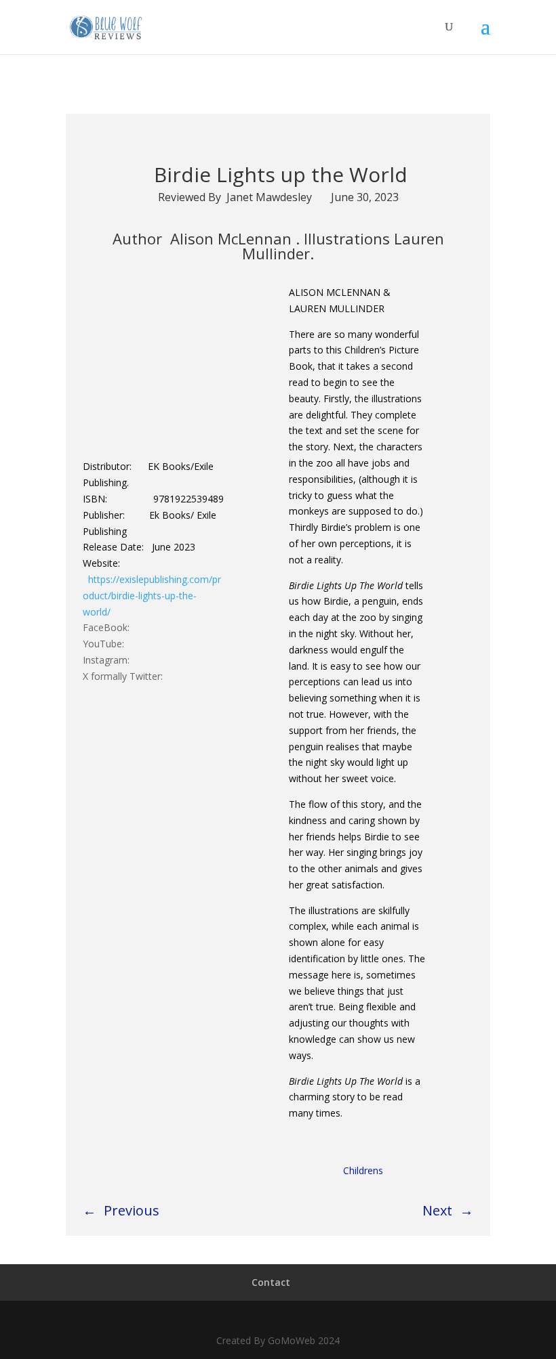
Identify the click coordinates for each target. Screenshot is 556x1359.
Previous (131, 1210)
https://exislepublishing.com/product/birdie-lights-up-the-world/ (152, 595)
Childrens (363, 1170)
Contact (271, 1282)
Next (437, 1210)
